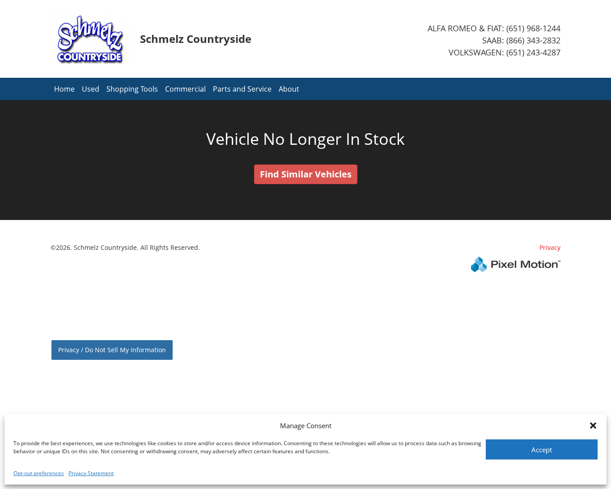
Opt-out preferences (38, 473)
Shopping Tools (132, 89)
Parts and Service (242, 89)
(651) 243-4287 (533, 52)
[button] (593, 425)
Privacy (549, 247)
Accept (541, 449)
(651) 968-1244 (533, 28)
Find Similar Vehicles (306, 174)
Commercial (185, 89)
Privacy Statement (91, 473)
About (289, 89)
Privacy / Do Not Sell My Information (112, 350)
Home (64, 89)
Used (90, 89)
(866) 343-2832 (533, 40)
